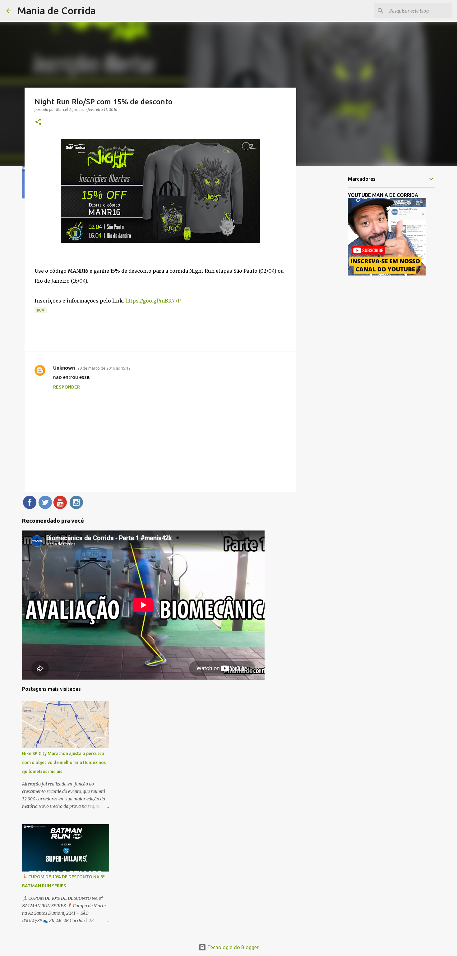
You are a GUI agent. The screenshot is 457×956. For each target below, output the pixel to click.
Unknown (64, 368)
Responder (66, 387)
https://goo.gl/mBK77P (153, 301)
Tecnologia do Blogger (232, 947)
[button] (38, 122)
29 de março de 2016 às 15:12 (104, 368)
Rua (40, 310)
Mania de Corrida (56, 10)
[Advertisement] (328, 268)
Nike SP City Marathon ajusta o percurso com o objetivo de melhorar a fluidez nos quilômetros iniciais (64, 762)
